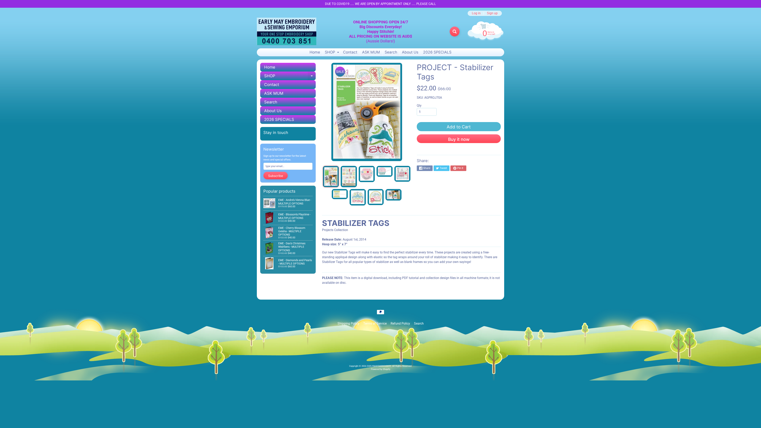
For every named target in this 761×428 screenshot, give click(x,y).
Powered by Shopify (380, 369)
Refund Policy (400, 323)
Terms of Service (375, 323)
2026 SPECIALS (437, 52)
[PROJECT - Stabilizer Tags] (331, 176)
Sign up (492, 13)
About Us (410, 52)
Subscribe (275, 176)
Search (391, 52)
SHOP (332, 53)
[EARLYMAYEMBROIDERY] (286, 31)
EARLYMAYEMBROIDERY (379, 366)
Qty (419, 105)
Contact (350, 52)
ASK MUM (371, 52)
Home (315, 52)
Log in (476, 13)
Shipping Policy (348, 323)
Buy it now (458, 139)
